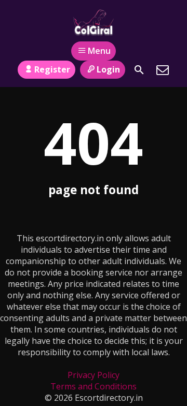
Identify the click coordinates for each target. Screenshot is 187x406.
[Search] (139, 70)
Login (108, 69)
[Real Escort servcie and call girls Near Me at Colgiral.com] (93, 22)
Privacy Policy (93, 375)
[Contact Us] (162, 70)
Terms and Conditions (93, 386)
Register (52, 69)
